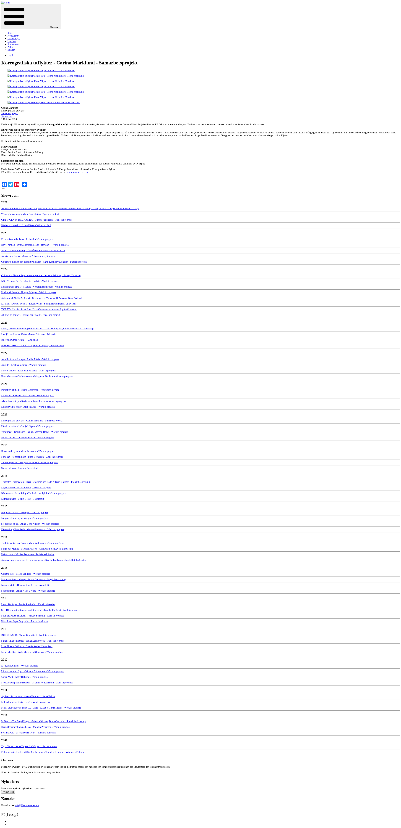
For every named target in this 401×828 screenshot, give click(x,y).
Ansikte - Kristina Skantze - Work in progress (23, 365)
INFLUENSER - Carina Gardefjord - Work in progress (28, 635)
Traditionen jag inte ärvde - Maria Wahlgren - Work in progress (32, 543)
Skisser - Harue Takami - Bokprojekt (19, 468)
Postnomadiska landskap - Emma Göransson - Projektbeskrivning (33, 579)
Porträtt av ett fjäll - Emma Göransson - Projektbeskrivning (30, 390)
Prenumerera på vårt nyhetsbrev (17, 788)
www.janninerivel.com (78, 172)
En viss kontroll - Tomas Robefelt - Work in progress (27, 239)
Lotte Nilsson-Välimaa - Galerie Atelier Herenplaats (26, 646)
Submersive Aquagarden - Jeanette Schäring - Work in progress (32, 615)
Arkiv (10, 47)
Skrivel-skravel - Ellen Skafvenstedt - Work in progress (28, 370)
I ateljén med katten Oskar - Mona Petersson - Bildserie (28, 334)
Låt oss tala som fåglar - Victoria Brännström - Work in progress (32, 671)
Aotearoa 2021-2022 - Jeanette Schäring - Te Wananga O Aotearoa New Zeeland (41, 298)
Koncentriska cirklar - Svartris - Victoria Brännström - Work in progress (36, 286)
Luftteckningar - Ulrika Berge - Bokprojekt (22, 498)
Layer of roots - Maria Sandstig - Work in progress (26, 487)
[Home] (5, 2)
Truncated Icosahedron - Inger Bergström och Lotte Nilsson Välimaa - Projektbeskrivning (45, 482)
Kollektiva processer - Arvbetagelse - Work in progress (28, 406)
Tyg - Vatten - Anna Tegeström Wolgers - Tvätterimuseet (29, 746)
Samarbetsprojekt (9, 113)
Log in (11, 55)
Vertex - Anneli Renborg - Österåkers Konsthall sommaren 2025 (33, 250)
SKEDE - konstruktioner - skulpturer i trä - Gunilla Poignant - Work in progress (40, 610)
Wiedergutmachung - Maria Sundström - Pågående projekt (30, 214)
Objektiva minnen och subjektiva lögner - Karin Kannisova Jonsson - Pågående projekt (44, 261)
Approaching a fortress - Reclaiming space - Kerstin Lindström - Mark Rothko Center (43, 560)
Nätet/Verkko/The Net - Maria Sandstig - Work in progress (30, 281)
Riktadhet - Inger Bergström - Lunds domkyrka (24, 621)
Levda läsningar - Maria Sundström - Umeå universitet (28, 604)
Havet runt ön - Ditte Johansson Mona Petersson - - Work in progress (35, 244)
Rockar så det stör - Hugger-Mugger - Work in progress (28, 292)
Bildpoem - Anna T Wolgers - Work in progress (24, 512)
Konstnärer (13, 35)
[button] (31, 16)
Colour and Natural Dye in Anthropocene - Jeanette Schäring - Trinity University (41, 275)
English (11, 49)
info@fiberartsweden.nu (27, 805)
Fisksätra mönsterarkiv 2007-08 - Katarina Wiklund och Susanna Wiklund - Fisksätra (43, 752)
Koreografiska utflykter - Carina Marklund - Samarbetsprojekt (31, 420)
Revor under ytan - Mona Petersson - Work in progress (28, 451)
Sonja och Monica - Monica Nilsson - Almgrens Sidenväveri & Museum (37, 548)
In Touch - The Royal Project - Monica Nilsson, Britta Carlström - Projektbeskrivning (43, 721)
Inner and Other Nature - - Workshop (19, 340)
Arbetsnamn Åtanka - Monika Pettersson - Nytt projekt (28, 256)
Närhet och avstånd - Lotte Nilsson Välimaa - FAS (26, 225)
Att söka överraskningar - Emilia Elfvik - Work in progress (30, 359)
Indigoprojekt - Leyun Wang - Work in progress (24, 518)
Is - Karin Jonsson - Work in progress (19, 665)
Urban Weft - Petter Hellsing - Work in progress (24, 677)
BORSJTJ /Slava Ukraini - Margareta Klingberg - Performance (32, 345)
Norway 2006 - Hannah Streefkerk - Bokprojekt (25, 585)
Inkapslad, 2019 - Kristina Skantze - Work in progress (27, 437)
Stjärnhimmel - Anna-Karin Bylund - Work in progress (28, 590)
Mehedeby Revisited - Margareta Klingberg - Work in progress (32, 652)
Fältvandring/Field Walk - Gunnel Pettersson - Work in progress (32, 529)
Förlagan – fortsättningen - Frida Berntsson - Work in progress (32, 456)
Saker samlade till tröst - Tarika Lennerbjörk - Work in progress (32, 640)
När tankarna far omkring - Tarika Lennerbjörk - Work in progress (33, 493)
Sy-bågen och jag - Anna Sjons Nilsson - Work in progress (30, 523)
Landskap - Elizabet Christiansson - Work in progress (27, 395)
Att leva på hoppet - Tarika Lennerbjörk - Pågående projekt (30, 315)
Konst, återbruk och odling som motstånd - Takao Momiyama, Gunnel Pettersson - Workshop (47, 328)
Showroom (13, 44)
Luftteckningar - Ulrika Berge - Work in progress (25, 702)
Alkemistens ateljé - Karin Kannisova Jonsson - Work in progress (33, 401)
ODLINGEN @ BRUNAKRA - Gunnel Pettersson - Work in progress (36, 219)
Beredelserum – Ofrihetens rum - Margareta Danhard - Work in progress (37, 376)
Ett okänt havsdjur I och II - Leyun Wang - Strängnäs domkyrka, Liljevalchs (38, 303)
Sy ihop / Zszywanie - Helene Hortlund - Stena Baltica (28, 696)
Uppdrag (12, 41)
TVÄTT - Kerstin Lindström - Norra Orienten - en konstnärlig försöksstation (39, 309)
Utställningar (14, 38)
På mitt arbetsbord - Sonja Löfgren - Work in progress (27, 426)
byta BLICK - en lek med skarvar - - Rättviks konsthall (28, 732)
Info (10, 33)
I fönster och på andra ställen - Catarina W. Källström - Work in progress (37, 682)
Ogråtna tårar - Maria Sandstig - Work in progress (25, 573)
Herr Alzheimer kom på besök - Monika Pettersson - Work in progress (35, 727)
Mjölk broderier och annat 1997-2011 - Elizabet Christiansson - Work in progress (41, 707)
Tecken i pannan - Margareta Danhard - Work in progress (29, 462)
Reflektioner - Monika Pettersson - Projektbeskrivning (28, 554)
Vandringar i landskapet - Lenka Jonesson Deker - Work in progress (34, 432)
